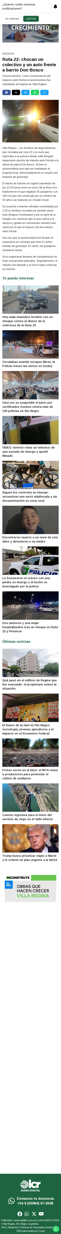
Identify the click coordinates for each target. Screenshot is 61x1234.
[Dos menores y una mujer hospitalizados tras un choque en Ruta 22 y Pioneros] (30, 605)
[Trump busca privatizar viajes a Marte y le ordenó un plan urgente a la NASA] (30, 838)
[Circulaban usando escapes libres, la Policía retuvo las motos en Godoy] (30, 344)
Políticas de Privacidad (32, 1227)
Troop (42, 1231)
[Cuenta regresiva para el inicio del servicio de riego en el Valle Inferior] (30, 797)
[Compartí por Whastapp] (35, 92)
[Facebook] (19, 1214)
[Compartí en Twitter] (16, 92)
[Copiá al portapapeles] (44, 92)
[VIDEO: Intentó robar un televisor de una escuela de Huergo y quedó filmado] (30, 430)
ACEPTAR (31, 19)
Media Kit (13, 1227)
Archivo (49, 1227)
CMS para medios (25, 1231)
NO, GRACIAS (12, 19)
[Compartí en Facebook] (6, 92)
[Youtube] (41, 1214)
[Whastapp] (12, 1200)
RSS (3, 1227)
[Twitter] (34, 1214)
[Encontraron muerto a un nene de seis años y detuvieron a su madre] (30, 520)
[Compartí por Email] (25, 92)
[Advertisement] (30, 937)
